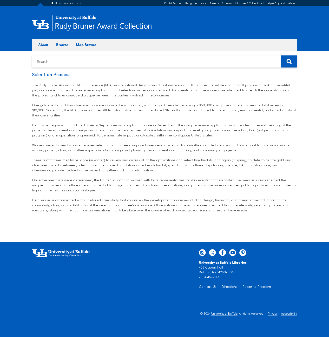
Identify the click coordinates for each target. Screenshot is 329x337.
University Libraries (67, 3)
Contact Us (207, 287)
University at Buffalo (224, 313)
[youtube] (232, 253)
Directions (229, 287)
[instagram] (202, 253)
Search (289, 61)
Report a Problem (257, 287)
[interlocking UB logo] (75, 19)
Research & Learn (221, 3)
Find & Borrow (172, 3)
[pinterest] (242, 253)
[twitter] (212, 253)
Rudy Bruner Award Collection (103, 26)
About (292, 3)
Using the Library (195, 3)
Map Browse (86, 44)
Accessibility (289, 313)
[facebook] (222, 253)
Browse (62, 44)
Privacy (272, 313)
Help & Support (275, 3)
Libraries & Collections (248, 3)
